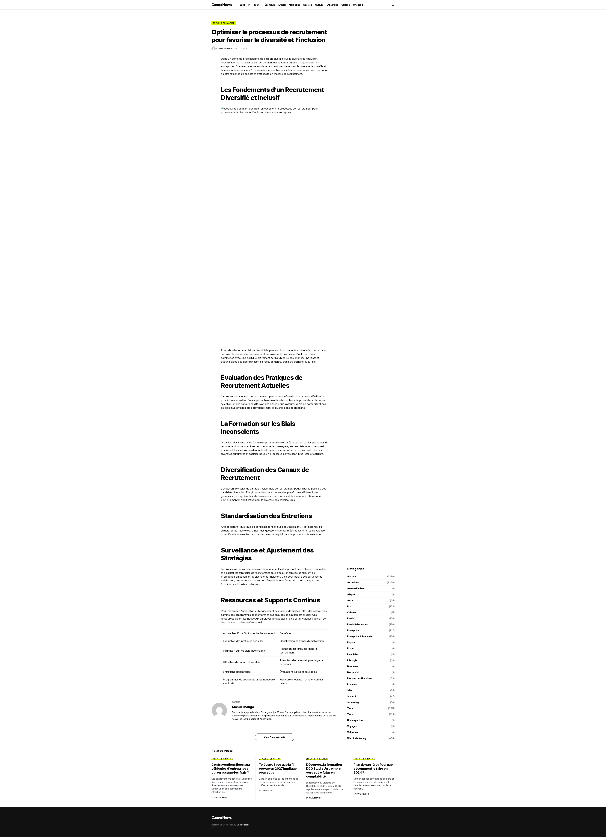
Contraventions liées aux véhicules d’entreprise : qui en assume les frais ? (230, 768)
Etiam (350, 648)
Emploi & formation (224, 23)
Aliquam (351, 594)
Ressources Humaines (359, 678)
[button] (393, 4)
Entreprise (353, 630)
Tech (350, 708)
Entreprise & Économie (359, 636)
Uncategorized (355, 720)
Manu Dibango (243, 707)
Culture (351, 612)
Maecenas (352, 666)
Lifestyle (352, 660)
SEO (349, 690)
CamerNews (221, 4)
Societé (351, 696)
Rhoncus (352, 684)
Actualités (353, 582)
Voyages (352, 726)
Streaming (353, 702)
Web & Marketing (356, 738)
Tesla (350, 714)
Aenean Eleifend (356, 588)
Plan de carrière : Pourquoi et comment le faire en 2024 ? (374, 768)
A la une (351, 576)
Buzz (350, 606)
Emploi (350, 618)
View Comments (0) (274, 737)
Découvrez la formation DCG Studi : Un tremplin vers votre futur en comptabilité (324, 770)
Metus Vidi (353, 672)
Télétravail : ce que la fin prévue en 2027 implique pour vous (278, 768)
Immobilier (353, 654)
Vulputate (352, 732)
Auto (350, 600)
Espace (351, 642)
